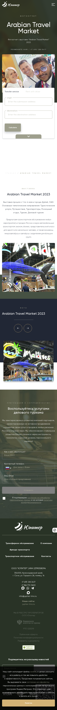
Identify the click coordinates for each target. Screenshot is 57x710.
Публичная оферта (28, 634)
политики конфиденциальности (37, 501)
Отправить (28, 490)
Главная (10, 173)
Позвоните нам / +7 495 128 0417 (28, 49)
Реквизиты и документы (28, 641)
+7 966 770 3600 (28, 585)
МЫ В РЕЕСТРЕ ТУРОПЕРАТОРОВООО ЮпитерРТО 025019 (28, 621)
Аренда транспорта (20, 550)
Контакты (46, 556)
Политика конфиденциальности (28, 637)
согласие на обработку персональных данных (30, 498)
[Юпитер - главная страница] (11, 6)
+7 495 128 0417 (28, 582)
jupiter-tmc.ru (28, 604)
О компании (46, 543)
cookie (33, 672)
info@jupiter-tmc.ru (28, 596)
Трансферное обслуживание (20, 543)
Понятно (28, 703)
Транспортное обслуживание (19, 556)
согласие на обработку (38, 682)
